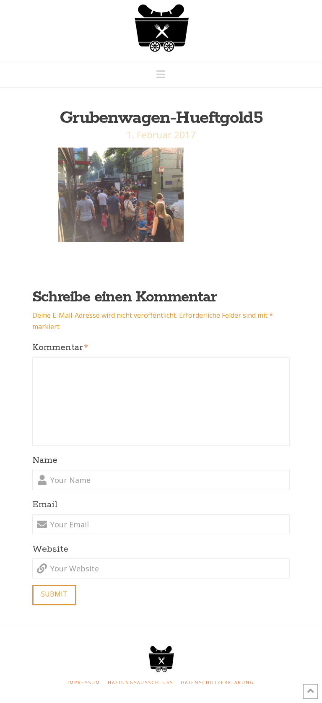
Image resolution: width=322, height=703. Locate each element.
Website (50, 549)
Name (44, 460)
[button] (160, 74)
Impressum (84, 682)
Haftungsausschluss (140, 682)
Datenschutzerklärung (217, 682)
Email (44, 505)
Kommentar (60, 347)
